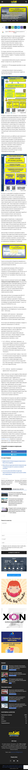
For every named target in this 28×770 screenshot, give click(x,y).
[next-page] (4, 516)
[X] (9, 27)
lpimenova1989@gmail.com (17, 752)
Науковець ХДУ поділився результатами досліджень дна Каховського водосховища (21, 482)
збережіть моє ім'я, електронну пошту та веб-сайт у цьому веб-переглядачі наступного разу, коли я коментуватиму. (13, 547)
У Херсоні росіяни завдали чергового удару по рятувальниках (17, 673)
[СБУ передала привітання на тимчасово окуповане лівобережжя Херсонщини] (4, 680)
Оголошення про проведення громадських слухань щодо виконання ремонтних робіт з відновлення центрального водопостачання (15, 502)
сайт (9, 440)
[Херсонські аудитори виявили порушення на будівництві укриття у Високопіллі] (4, 691)
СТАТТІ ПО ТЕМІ (6, 489)
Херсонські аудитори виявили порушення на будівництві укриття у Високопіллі (17, 691)
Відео (10, 683)
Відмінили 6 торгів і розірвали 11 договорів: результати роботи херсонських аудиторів (17, 698)
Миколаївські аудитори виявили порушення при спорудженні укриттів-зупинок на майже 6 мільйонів (14, 466)
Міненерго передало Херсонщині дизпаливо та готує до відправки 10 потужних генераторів (17, 667)
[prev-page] (2, 516)
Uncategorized (7, 4)
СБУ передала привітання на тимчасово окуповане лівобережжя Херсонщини (17, 680)
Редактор (5, 20)
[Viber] (21, 27)
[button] (2, 2)
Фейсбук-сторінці (5, 439)
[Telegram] (18, 27)
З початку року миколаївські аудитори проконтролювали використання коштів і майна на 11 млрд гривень (14, 472)
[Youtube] (17, 761)
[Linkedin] (15, 27)
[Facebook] (6, 27)
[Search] (26, 2)
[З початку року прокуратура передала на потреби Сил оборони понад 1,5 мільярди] (4, 494)
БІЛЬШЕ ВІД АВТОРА (18, 489)
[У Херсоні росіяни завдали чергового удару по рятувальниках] (4, 674)
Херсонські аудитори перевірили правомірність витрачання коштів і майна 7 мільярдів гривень (18, 705)
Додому (2, 4)
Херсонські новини (12, 669)
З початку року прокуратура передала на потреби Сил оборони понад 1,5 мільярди (17, 494)
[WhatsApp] (12, 27)
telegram (15, 454)
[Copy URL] (24, 27)
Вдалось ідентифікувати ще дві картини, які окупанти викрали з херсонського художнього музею (7, 482)
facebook (15, 451)
